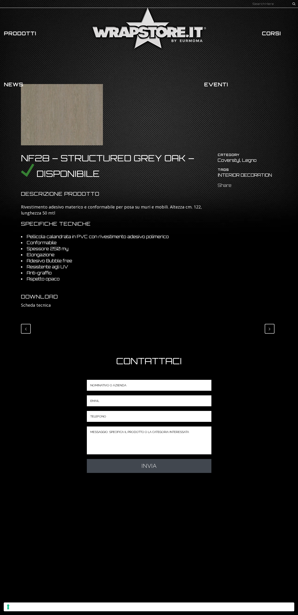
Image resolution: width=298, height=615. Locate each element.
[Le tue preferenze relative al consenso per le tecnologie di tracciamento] (149, 606)
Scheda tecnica (36, 305)
